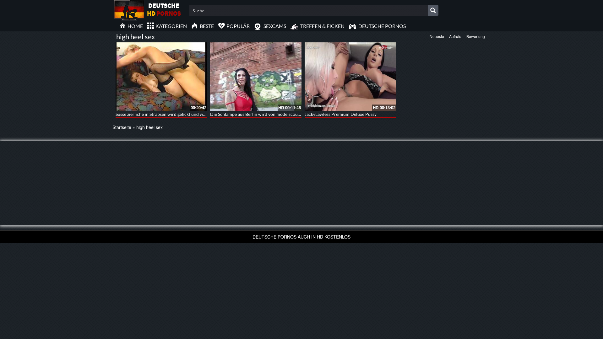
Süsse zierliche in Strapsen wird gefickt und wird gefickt (169, 114)
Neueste (437, 36)
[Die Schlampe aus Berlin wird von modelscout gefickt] (256, 76)
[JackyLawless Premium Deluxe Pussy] (350, 76)
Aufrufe (455, 36)
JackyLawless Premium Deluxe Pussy (341, 114)
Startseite (121, 127)
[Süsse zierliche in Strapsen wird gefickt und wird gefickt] (161, 76)
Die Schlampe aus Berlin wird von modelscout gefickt (261, 114)
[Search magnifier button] (433, 10)
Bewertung (475, 36)
